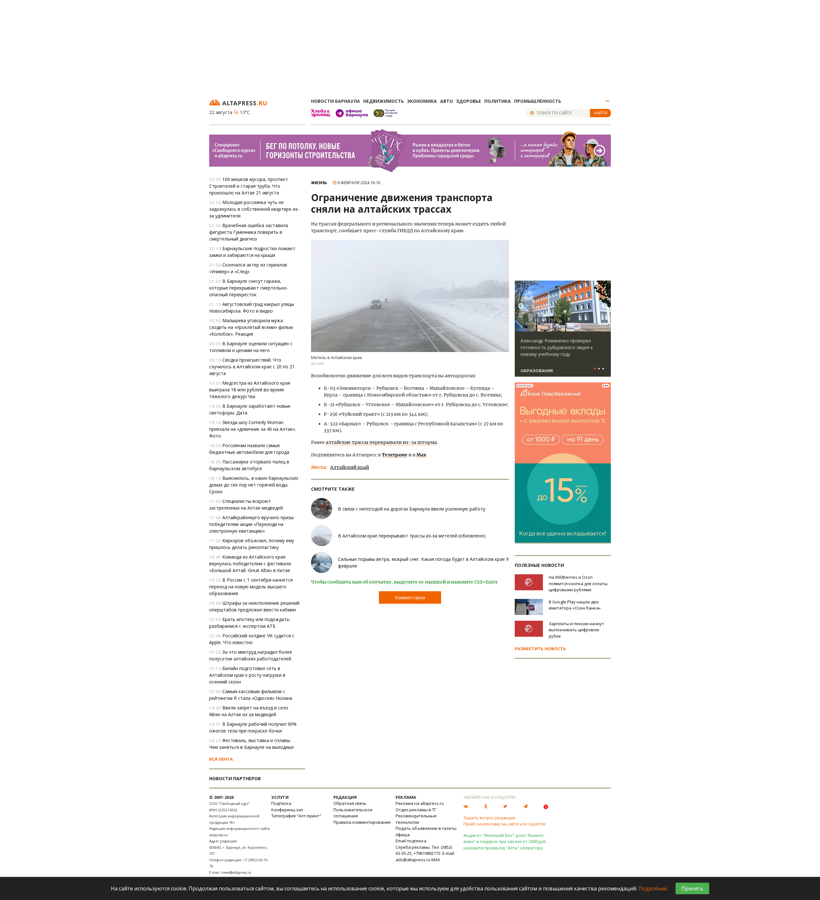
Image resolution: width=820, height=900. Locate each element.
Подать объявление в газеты (426, 828)
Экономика (422, 101)
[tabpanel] (563, 331)
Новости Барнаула (335, 101)
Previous (521, 306)
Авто (446, 101)
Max (421, 455)
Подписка (281, 803)
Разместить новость (540, 648)
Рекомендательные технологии (416, 819)
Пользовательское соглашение (353, 813)
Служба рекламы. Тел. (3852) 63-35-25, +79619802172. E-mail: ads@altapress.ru (425, 853)
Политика (497, 101)
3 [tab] (603, 369)
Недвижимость (383, 101)
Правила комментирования (361, 822)
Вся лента (221, 759)
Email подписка (411, 841)
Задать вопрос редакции (489, 818)
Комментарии (410, 597)
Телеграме (394, 455)
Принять (692, 888)
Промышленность (537, 101)
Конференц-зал (287, 810)
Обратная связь (349, 803)
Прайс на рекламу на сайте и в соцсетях (504, 824)
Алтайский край (349, 467)
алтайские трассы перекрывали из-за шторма (381, 442)
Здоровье (468, 101)
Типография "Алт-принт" (296, 816)
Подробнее (652, 888)
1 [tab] (594, 369)
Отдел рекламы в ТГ (416, 810)
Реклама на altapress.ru (420, 803)
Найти (600, 113)
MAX (435, 860)
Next (605, 306)
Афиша (403, 835)
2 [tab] (599, 369)
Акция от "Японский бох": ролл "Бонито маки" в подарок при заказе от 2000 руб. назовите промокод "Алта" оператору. (505, 841)
